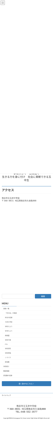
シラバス (8, 357)
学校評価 (8, 353)
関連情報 (6, 371)
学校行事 (8, 340)
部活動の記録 (7, 375)
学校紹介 (6, 366)
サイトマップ (6, 395)
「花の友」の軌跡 (11, 313)
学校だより (8, 326)
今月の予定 (8, 322)
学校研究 (8, 348)
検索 (43, 296)
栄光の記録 (8, 317)
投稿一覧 (6, 308)
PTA (6, 344)
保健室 (7, 335)
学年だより (8, 331)
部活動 (7, 362)
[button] (26, 383)
